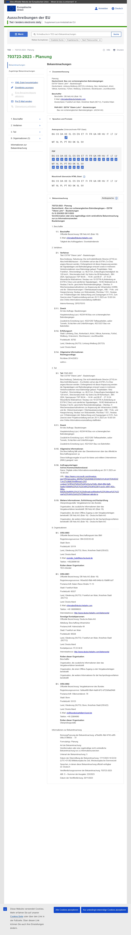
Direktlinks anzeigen (24, 88)
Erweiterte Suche (57, 40)
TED (9, 50)
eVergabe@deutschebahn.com (73, 99)
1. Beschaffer (17, 119)
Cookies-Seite (16, 916)
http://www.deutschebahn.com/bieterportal (91, 613)
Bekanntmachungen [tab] (17, 65)
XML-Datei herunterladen (26, 82)
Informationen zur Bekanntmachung (19, 146)
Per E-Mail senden (23, 101)
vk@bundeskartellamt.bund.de (79, 713)
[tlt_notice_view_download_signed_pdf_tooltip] (66, 137)
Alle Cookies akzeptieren (67, 910)
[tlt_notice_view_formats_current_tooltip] (116, 198)
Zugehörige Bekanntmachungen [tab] (22, 71)
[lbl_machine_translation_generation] (84, 177)
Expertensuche (72, 40)
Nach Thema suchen (90, 40)
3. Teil (13, 132)
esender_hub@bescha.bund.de (80, 558)
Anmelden (103, 8)
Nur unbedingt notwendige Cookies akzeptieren (104, 910)
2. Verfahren (16, 125)
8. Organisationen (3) (20, 138)
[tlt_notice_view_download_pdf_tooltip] (53, 159)
